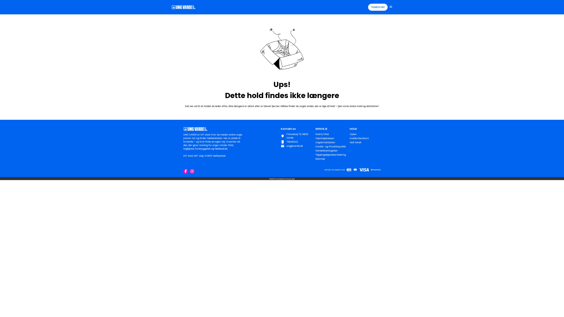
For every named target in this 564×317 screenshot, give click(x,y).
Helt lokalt (355, 142)
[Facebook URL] (185, 171)
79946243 (292, 142)
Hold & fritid (322, 134)
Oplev (353, 134)
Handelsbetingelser (326, 150)
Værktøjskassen (324, 138)
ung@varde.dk (294, 146)
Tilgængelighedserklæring (330, 154)
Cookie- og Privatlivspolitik (330, 146)
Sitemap (320, 159)
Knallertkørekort (359, 138)
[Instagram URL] (192, 171)
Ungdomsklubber (325, 142)
